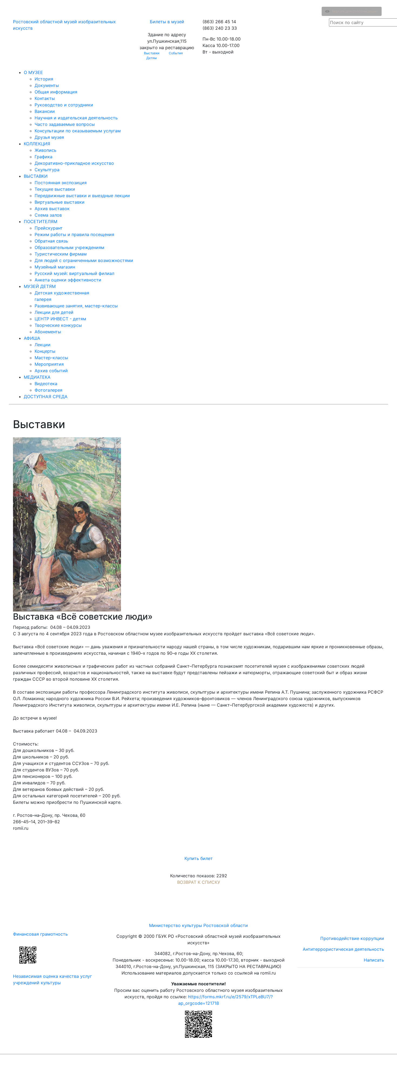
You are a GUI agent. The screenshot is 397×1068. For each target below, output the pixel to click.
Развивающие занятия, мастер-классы (76, 305)
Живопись (45, 150)
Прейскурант (49, 228)
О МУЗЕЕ (33, 72)
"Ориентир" (357, 1061)
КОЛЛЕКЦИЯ (37, 143)
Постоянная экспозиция (61, 182)
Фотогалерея (48, 390)
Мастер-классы (51, 357)
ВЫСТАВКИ (36, 176)
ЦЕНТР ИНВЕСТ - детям (60, 318)
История (44, 79)
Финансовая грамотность (40, 934)
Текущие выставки (55, 189)
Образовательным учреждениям (69, 247)
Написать (374, 960)
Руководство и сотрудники (64, 105)
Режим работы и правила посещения (74, 234)
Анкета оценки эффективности (68, 280)
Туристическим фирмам (61, 254)
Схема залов (48, 215)
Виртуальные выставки (60, 202)
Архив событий (51, 370)
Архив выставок (52, 208)
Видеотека (46, 383)
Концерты (45, 351)
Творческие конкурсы (58, 325)
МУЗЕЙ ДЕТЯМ (40, 286)
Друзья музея (49, 137)
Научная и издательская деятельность (76, 117)
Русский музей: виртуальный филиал (74, 273)
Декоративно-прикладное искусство (74, 163)
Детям (151, 58)
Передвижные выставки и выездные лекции (82, 195)
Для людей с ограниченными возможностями (84, 260)
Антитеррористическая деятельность (343, 949)
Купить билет (198, 858)
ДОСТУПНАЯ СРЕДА (46, 396)
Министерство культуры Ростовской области (198, 925)
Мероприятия (49, 364)
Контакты (45, 98)
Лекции (43, 344)
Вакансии (45, 111)
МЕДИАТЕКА (37, 377)
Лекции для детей (54, 312)
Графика (43, 156)
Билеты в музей (167, 21)
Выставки (151, 53)
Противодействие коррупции (352, 938)
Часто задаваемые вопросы (65, 124)
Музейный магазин (55, 267)
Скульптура (47, 169)
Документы (47, 85)
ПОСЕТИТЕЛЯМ (40, 221)
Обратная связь (51, 241)
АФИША (32, 338)
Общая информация (56, 92)
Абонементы (48, 331)
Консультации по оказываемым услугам (78, 130)
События (176, 53)
